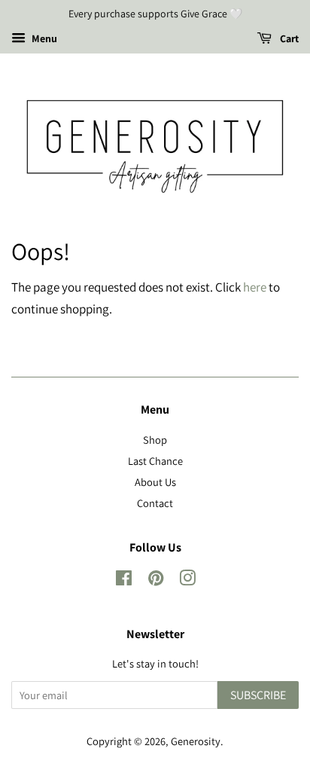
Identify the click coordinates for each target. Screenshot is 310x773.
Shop (155, 439)
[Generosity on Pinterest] (155, 580)
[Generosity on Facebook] (123, 580)
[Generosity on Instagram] (187, 580)
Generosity (195, 741)
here (254, 287)
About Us (155, 482)
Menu (43, 38)
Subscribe (258, 695)
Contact (155, 503)
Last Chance (155, 461)
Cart (288, 38)
